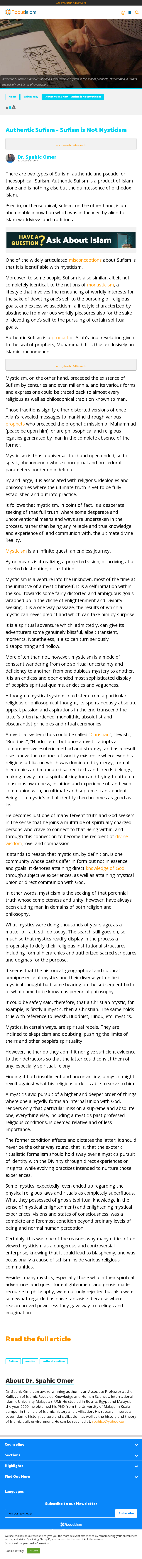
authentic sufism (54, 1361)
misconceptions (85, 260)
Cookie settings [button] (15, 1550)
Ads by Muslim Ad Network (71, 2)
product (60, 337)
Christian (100, 734)
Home (12, 97)
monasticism (100, 284)
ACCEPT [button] (34, 1550)
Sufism (13, 1361)
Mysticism (16, 551)
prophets (15, 424)
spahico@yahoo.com (109, 1421)
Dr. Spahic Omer (37, 157)
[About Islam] (20, 12)
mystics (30, 1361)
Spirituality (31, 97)
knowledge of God (105, 868)
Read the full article (38, 1339)
